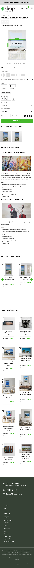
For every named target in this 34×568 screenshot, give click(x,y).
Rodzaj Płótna (4, 102)
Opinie (5, 511)
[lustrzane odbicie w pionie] (13, 99)
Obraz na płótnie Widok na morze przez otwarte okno (25, 429)
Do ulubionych (5, 22)
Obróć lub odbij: (4, 96)
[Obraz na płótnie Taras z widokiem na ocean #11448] (25, 352)
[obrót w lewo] (6, 99)
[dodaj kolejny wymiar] (15, 79)
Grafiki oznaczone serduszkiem (8, 521)
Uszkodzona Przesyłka (9, 541)
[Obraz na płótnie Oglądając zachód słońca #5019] (8, 323)
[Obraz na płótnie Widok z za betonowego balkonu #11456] (25, 383)
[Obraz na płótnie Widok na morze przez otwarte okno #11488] (25, 417)
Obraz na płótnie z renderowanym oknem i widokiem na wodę (8, 426)
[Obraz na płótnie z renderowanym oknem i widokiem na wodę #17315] (8, 416)
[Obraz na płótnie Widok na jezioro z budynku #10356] (8, 353)
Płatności (6, 533)
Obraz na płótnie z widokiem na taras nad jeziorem (25, 456)
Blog (5, 508)
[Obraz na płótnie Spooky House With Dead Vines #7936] (25, 323)
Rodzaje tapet (7, 513)
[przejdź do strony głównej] (8, 9)
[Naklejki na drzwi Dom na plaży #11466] (25, 269)
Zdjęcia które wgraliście (7, 516)
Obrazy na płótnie (6, 15)
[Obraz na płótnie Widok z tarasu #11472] (8, 386)
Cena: (2, 115)
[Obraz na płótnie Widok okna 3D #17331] (8, 449)
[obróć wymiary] (31, 79)
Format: (2, 83)
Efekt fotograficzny (5, 108)
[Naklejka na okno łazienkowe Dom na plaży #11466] (8, 269)
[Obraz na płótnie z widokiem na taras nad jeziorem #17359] (25, 448)
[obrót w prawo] (2, 99)
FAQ (5, 531)
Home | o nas (7, 528)
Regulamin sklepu (8, 539)
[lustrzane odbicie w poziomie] (9, 99)
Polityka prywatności (8, 536)
